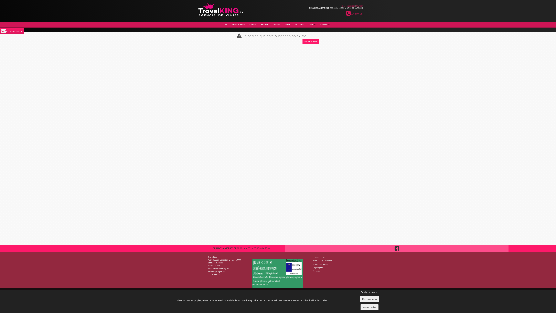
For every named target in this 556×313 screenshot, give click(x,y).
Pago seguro (318, 268)
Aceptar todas (369, 307)
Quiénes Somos (319, 257)
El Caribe (299, 24)
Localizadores (349, 6)
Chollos (324, 24)
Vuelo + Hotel (238, 24)
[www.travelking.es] (220, 11)
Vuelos (276, 24)
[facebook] (397, 251)
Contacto (316, 271)
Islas (311, 24)
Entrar (360, 6)
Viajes (287, 24)
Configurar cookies (369, 292)
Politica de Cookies (320, 264)
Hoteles (264, 24)
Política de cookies (318, 300)
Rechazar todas (369, 299)
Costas (252, 24)
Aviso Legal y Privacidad (322, 261)
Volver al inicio (310, 41)
